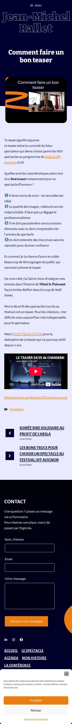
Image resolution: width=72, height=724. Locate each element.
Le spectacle (33, 651)
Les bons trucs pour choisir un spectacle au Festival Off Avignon (42, 454)
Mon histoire (34, 658)
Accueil (11, 651)
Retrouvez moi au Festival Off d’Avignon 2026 (35, 397)
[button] (66, 674)
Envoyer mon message (26, 621)
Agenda (11, 658)
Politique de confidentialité (36, 719)
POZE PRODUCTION (27, 334)
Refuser (36, 710)
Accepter (36, 700)
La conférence (17, 665)
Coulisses (16, 409)
